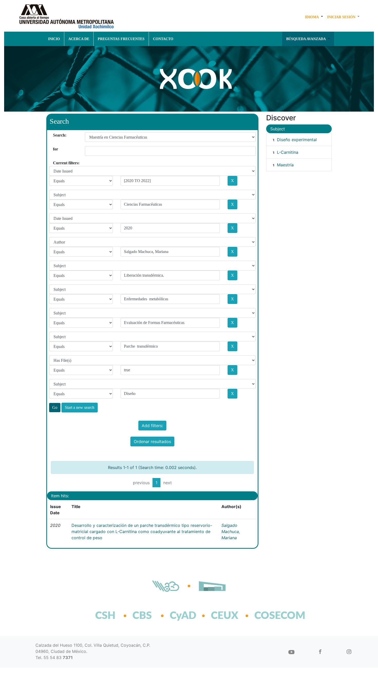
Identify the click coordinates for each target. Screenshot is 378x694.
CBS (142, 616)
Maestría (285, 164)
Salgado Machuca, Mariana (230, 531)
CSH (105, 616)
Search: (55, 135)
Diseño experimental (297, 139)
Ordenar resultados (152, 441)
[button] (314, 17)
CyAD (183, 616)
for (55, 149)
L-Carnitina (287, 152)
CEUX (224, 616)
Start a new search (79, 407)
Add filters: (152, 425)
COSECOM (268, 616)
